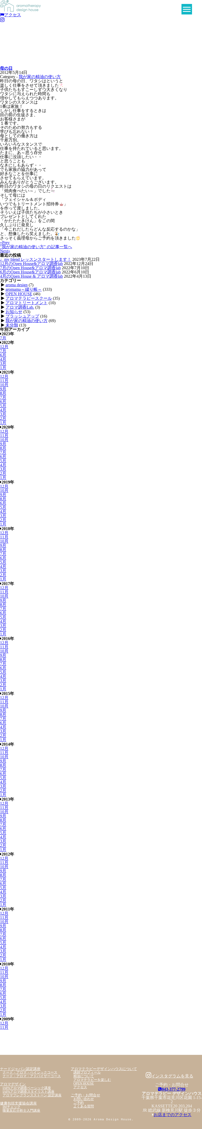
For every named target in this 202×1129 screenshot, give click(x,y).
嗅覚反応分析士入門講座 (21, 1110)
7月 (3, 338)
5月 (3, 406)
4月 (3, 359)
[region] (101, 44)
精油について (83, 1076)
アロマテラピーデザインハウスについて (104, 1069)
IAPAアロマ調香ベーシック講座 (27, 1088)
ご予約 (78, 1103)
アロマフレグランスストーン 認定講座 (32, 1095)
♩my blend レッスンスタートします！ (35, 259)
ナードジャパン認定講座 (20, 1069)
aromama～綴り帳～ (24, 289)
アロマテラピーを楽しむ (92, 1080)
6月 (3, 355)
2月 (3, 418)
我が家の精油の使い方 (40, 76)
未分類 (12, 325)
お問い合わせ (83, 1099)
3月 (3, 363)
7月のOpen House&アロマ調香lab (30, 268)
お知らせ (14, 311)
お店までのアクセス (172, 1114)
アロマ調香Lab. (20, 307)
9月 (3, 389)
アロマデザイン (13, 1084)
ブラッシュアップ (22, 316)
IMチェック (12, 1107)
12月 (4, 346)
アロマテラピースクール (29, 298)
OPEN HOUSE (19, 294)
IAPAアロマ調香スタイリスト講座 (28, 1092)
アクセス (12, 15)
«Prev (5, 242)
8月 (3, 393)
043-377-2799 (173, 1089)
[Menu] (186, 9)
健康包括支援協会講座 (18, 1103)
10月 (4, 385)
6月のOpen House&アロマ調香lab (30, 272)
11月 (4, 380)
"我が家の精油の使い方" (36, 247)
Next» (5, 251)
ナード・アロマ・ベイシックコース (30, 1072)
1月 (3, 367)
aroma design (17, 285)
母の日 (6, 68)
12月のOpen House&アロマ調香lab (31, 263)
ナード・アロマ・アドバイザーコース (32, 1076)
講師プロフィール (87, 1072)
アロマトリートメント (27, 303)
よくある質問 (83, 1106)
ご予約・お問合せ (85, 1095)
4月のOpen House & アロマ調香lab (31, 276)
